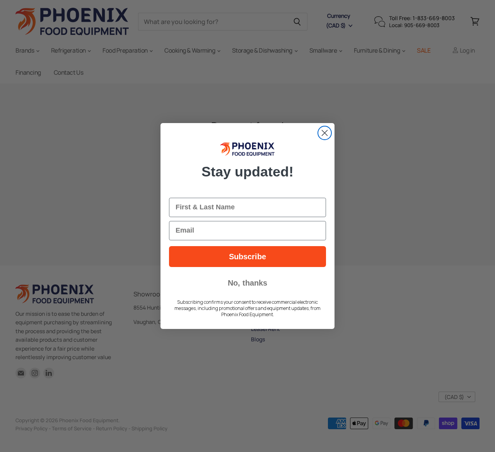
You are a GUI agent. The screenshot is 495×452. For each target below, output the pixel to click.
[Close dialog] (324, 133)
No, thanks (247, 283)
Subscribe (247, 256)
